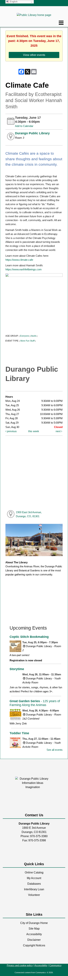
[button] (61, 23)
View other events (34, 54)
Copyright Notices (34, 945)
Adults (33, 336)
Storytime (17, 669)
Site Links (34, 914)
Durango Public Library (32, 133)
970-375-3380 (39, 836)
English (13, 1)
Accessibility (34, 934)
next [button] (58, 431)
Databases (34, 883)
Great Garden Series (35, 703)
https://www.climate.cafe (19, 259)
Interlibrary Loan (34, 889)
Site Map (34, 928)
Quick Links (34, 864)
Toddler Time (19, 733)
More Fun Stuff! (27, 341)
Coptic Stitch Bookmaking (29, 637)
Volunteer (34, 894)
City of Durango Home (34, 922)
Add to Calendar (24, 125)
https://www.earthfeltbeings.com (23, 269)
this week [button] (33, 431)
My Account (34, 878)
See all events (55, 749)
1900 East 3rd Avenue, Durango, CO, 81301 (29, 514)
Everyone (24, 336)
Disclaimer (34, 939)
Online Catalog (34, 872)
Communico (55, 965)
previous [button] (11, 431)
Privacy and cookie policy (20, 965)
